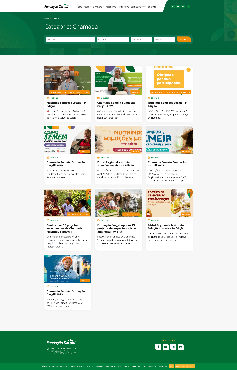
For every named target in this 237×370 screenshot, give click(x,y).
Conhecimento (138, 7)
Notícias (85, 92)
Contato (152, 7)
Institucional (83, 214)
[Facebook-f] (173, 6)
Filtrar (184, 39)
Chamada (76, 92)
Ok (171, 366)
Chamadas (97, 7)
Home (79, 7)
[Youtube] (178, 6)
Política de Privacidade (185, 366)
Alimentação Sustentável (61, 92)
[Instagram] (183, 6)
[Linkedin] (188, 6)
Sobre (86, 7)
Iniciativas (124, 7)
